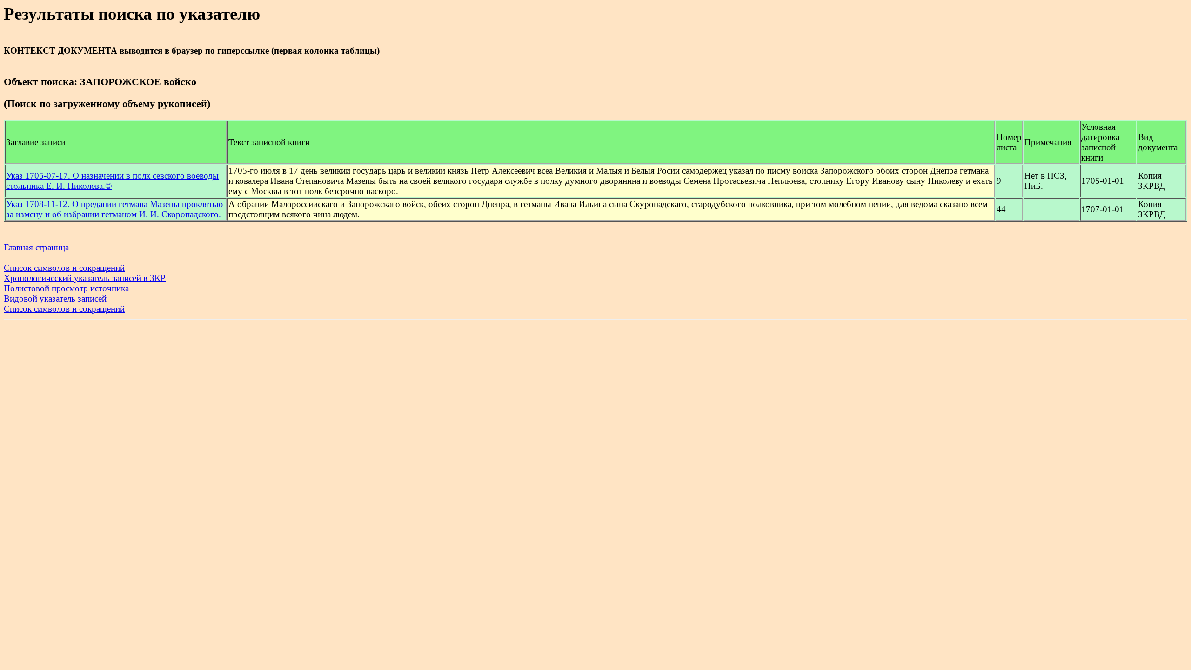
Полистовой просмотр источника (66, 288)
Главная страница (36, 247)
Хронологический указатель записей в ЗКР (85, 278)
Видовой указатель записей (55, 298)
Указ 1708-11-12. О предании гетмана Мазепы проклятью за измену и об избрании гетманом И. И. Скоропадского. (114, 209)
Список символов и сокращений (64, 268)
